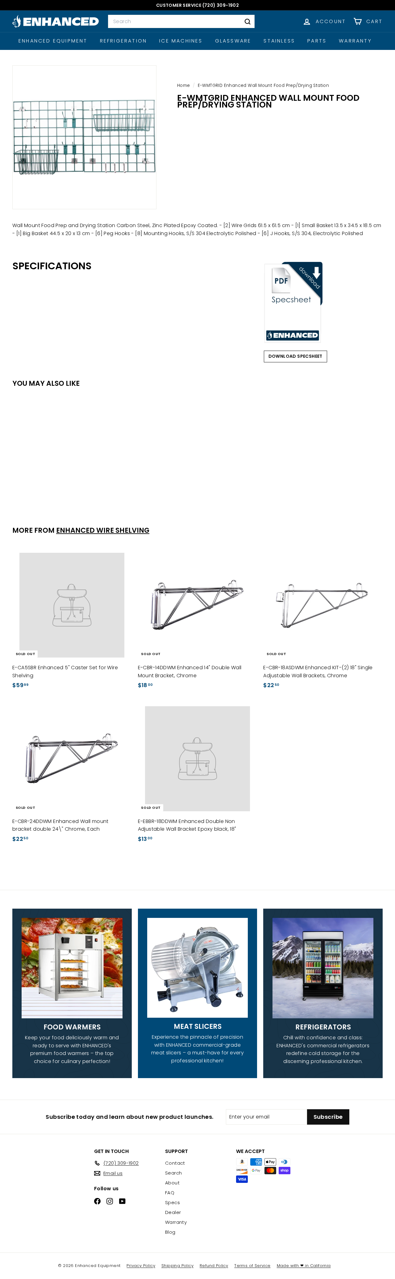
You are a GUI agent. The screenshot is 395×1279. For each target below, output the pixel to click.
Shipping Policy (177, 1266)
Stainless (279, 40)
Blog (170, 1232)
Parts (316, 40)
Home (184, 85)
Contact (175, 1163)
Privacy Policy (141, 1266)
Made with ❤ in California (304, 1266)
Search (173, 1173)
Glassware (233, 40)
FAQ (169, 1192)
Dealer (173, 1212)
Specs (172, 1202)
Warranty (355, 40)
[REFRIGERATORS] (322, 968)
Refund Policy (214, 1266)
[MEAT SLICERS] (197, 968)
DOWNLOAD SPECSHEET (295, 356)
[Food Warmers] (72, 968)
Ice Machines (180, 40)
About (172, 1182)
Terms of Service (252, 1266)
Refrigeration (123, 40)
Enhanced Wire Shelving (102, 530)
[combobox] (181, 21)
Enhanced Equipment (53, 40)
